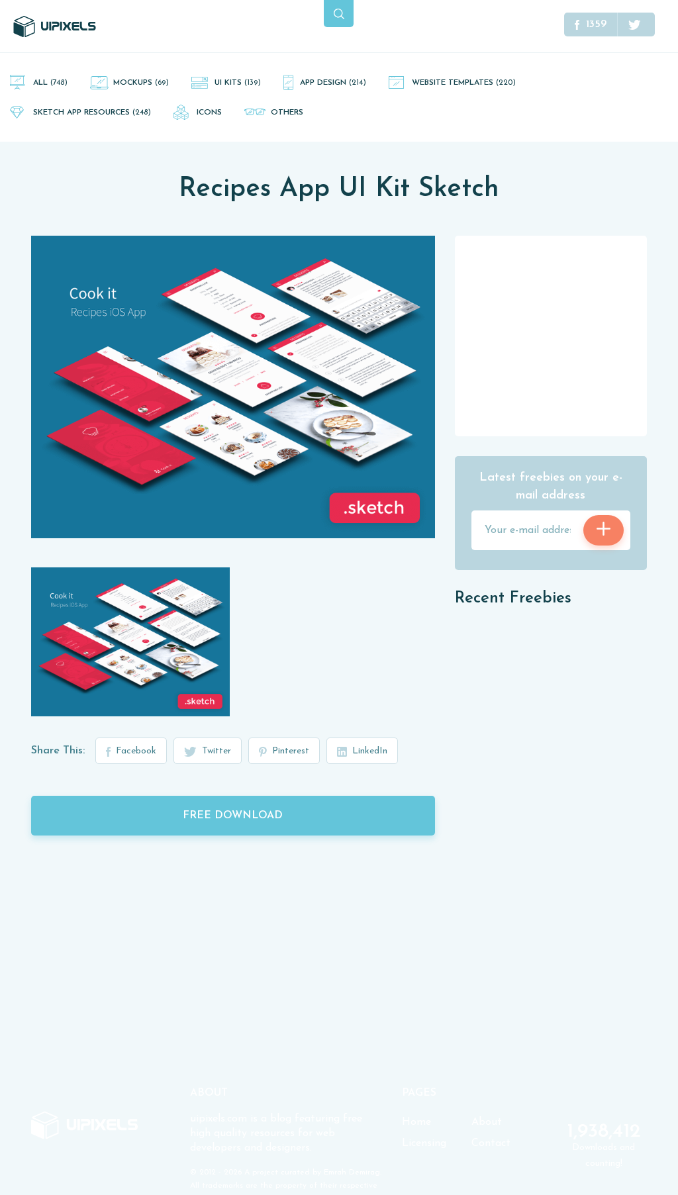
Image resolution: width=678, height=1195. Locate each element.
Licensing (424, 1143)
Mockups (141, 83)
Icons (209, 113)
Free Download (233, 815)
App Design (333, 83)
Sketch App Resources (92, 113)
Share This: (58, 750)
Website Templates (464, 83)
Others (287, 113)
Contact (490, 1143)
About (486, 1122)
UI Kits (238, 83)
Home (416, 1122)
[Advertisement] (554, 335)
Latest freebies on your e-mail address (550, 487)
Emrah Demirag (352, 1172)
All (50, 83)
